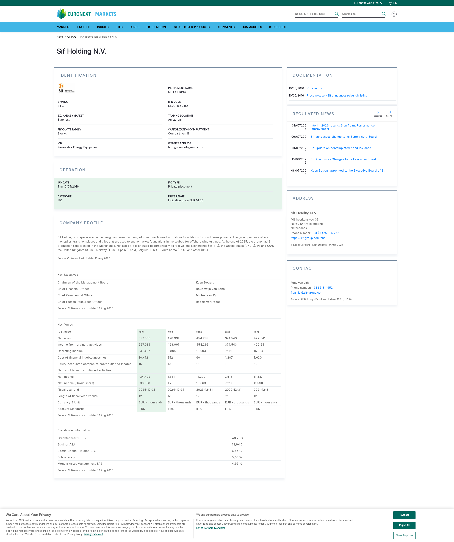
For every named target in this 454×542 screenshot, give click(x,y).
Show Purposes (404, 535)
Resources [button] (277, 27)
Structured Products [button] (192, 27)
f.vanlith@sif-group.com (307, 292)
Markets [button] (63, 27)
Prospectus (314, 88)
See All (389, 116)
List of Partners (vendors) (210, 528)
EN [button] (394, 3)
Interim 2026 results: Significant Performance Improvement (343, 127)
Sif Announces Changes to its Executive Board (343, 159)
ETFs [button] (119, 27)
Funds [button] (134, 27)
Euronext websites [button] (366, 3)
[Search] (337, 14)
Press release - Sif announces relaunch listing (337, 95)
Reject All (404, 525)
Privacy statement (93, 534)
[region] (227, 525)
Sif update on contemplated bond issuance (341, 148)
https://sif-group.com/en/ (308, 238)
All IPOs (71, 36)
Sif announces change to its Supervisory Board (344, 136)
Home (60, 36)
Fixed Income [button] (156, 27)
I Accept (404, 514)
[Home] (86, 14)
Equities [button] (83, 27)
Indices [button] (103, 27)
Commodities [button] (252, 27)
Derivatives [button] (226, 27)
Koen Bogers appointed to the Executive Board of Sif (348, 170)
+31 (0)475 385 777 (325, 233)
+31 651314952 (322, 287)
